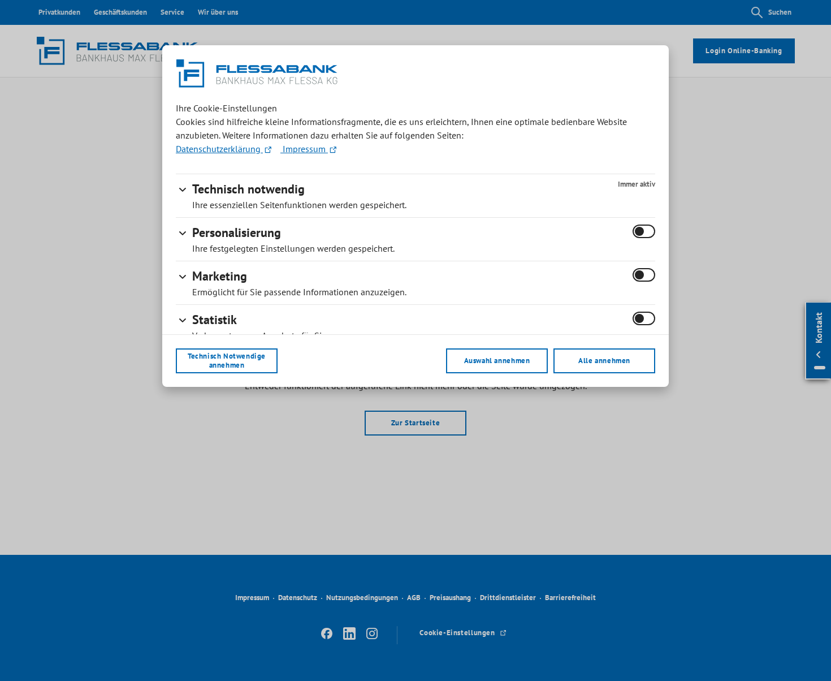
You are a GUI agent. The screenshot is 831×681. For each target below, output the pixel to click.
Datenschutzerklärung (219, 148)
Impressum (304, 148)
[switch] (644, 231)
